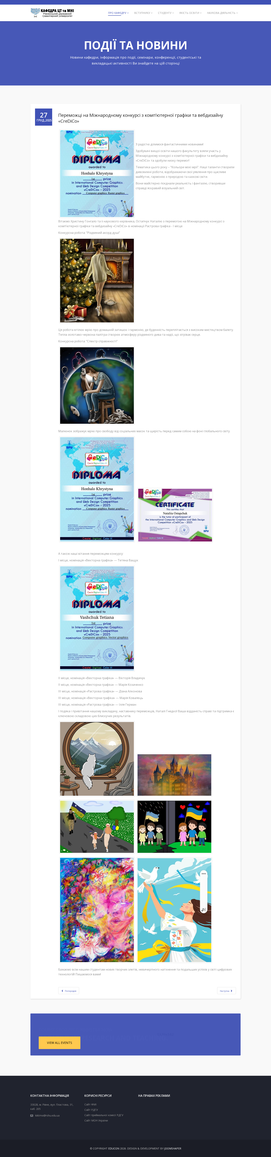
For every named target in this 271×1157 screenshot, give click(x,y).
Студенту (164, 13)
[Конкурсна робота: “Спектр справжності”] (97, 385)
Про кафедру (117, 13)
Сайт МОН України (96, 1120)
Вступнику (142, 13)
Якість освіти (189, 13)
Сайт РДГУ (91, 1109)
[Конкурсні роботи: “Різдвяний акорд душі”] (97, 280)
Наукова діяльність (221, 13)
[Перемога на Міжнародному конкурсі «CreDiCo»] (97, 174)
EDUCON (113, 1148)
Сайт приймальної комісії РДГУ (103, 1115)
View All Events (59, 1043)
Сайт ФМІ (90, 1104)
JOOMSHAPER (172, 1148)
